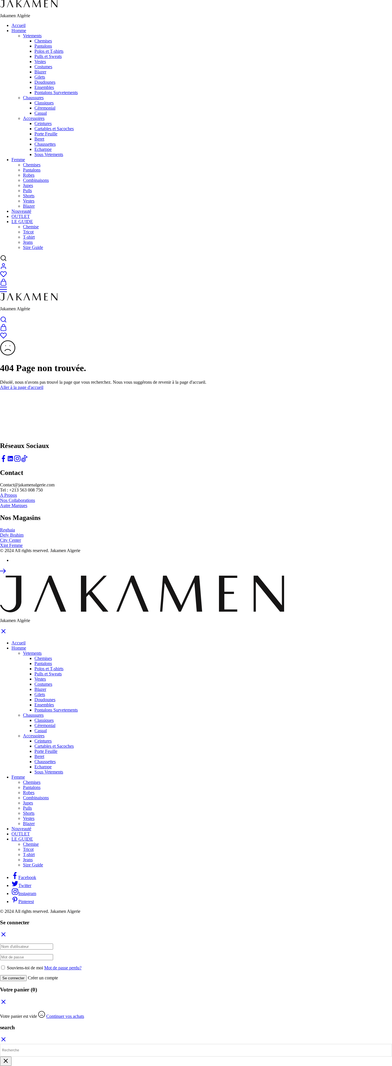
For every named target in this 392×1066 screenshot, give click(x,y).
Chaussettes (45, 144)
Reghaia (7, 529)
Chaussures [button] (33, 97)
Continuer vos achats (65, 1016)
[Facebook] (3, 460)
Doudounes (44, 82)
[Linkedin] (10, 460)
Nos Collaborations (17, 500)
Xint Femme (11, 545)
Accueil (18, 25)
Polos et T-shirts (48, 51)
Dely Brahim (12, 535)
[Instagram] (17, 460)
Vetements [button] (32, 35)
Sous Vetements (48, 154)
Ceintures (43, 123)
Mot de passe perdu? (62, 967)
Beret (39, 139)
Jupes (28, 185)
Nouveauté (21, 211)
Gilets (39, 77)
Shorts (28, 195)
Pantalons (43, 46)
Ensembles (44, 87)
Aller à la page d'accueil (21, 387)
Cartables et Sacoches (54, 128)
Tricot (28, 231)
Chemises (43, 40)
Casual (40, 113)
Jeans (28, 242)
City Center (10, 540)
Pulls (27, 190)
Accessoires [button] (33, 118)
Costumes (43, 66)
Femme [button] (18, 159)
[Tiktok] (24, 460)
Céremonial (44, 108)
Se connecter (13, 978)
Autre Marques (13, 505)
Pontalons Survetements (56, 92)
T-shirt (29, 237)
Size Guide (33, 247)
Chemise (31, 226)
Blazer (40, 71)
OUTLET (20, 216)
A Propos (8, 495)
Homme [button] (18, 30)
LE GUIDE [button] (22, 221)
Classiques (44, 102)
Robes (28, 175)
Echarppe (43, 149)
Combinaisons (36, 180)
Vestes (40, 61)
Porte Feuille (45, 133)
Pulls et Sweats (48, 56)
